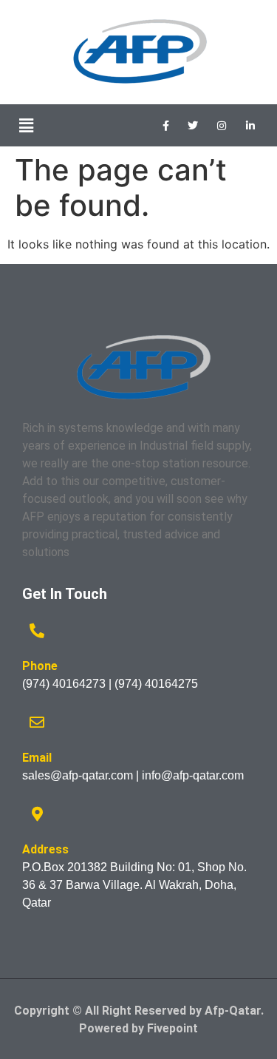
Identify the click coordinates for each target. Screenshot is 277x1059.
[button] (25, 125)
